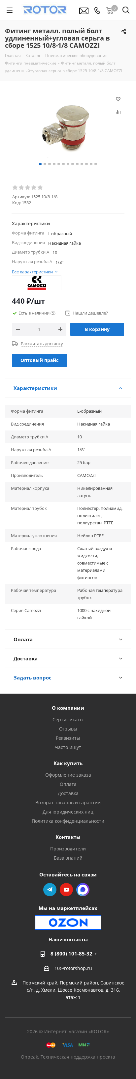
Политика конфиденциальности (68, 821)
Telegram (49, 889)
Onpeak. (30, 1057)
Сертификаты (68, 719)
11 (86, 164)
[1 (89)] (68, 128)
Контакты (68, 837)
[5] (40, 187)
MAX (82, 889)
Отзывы (68, 729)
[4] (34, 187)
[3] (28, 187)
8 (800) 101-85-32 (71, 953)
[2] (21, 187)
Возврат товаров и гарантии (68, 802)
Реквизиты (68, 738)
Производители (68, 848)
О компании (68, 708)
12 (91, 164)
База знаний (68, 858)
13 (95, 164)
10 (82, 164)
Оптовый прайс (39, 360)
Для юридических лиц (68, 812)
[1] (15, 187)
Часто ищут (68, 747)
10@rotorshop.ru (73, 968)
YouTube (66, 889)
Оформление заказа (68, 775)
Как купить (68, 763)
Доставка (68, 793)
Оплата (68, 784)
